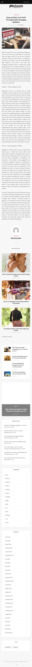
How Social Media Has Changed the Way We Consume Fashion (18, 365)
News (7, 511)
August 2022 (8, 614)
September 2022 (9, 610)
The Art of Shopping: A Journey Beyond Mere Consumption (16, 302)
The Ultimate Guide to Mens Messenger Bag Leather (16, 329)
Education (8, 482)
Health (16, 406)
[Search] (24, 1)
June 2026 (8, 537)
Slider (15, 647)
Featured (8, 489)
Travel (7, 522)
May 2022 (8, 621)
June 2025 (8, 562)
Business (8, 478)
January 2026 (9, 551)
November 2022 (9, 603)
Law (6, 508)
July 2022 (8, 618)
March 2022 (8, 629)
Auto (7, 475)
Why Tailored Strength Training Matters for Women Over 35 (20, 349)
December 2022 (9, 599)
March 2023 (8, 592)
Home (7, 504)
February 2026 (9, 548)
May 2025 (8, 566)
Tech (7, 519)
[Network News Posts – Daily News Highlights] (16, 6)
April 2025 (8, 570)
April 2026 (8, 540)
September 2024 (9, 581)
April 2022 (8, 625)
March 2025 (8, 574)
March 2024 (8, 585)
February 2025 (9, 577)
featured (8, 647)
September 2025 (9, 555)
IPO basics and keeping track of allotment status (15, 441)
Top (16, 664)
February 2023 (9, 596)
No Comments (20, 24)
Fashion (7, 486)
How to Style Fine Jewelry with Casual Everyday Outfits (16, 275)
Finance (7, 493)
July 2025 (8, 559)
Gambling (8, 497)
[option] (16, 399)
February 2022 (9, 632)
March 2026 (8, 544)
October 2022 (9, 607)
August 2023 (8, 588)
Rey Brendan (16, 238)
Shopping (16, 14)
